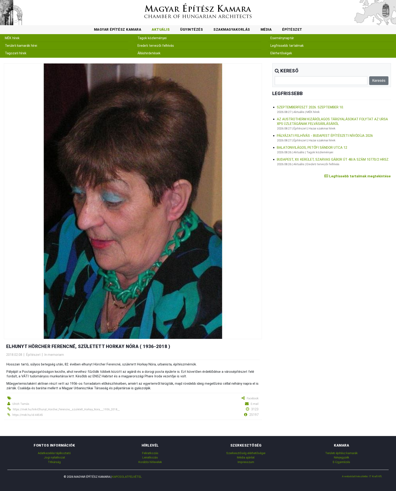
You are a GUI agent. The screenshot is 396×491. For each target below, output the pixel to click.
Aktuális (161, 29)
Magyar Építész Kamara (117, 29)
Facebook (252, 398)
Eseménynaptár (282, 38)
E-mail (254, 404)
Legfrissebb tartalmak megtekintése (359, 176)
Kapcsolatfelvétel (127, 476)
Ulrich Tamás (20, 404)
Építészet (292, 29)
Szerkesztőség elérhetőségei (245, 453)
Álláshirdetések (149, 53)
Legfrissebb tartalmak (287, 46)
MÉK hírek (12, 38)
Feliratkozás (150, 453)
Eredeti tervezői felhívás (156, 46)
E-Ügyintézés (341, 462)
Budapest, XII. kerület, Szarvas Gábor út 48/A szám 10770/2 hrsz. (333, 159)
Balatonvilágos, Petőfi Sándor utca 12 (312, 147)
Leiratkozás (150, 457)
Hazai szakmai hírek (322, 128)
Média (266, 29)
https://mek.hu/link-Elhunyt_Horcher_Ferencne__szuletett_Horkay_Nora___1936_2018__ (66, 409)
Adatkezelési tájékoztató (54, 453)
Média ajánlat (246, 457)
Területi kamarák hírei (21, 46)
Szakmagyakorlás (231, 29)
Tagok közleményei (152, 38)
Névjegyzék (341, 457)
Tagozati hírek (15, 53)
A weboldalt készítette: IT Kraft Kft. (362, 476)
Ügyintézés (191, 29)
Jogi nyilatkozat (54, 457)
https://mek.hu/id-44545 (27, 415)
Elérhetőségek (281, 53)
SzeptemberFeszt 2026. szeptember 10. (310, 107)
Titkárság (54, 462)
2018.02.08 (14, 355)
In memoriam (54, 355)
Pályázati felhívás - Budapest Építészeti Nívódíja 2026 (325, 136)
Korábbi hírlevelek (150, 462)
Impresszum (246, 462)
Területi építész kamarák (341, 453)
